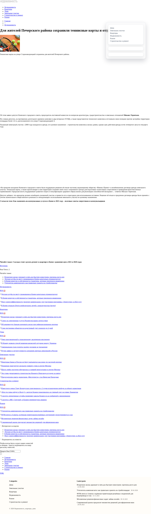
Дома (6, 11)
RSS (2, 290)
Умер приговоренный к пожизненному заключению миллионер (25, 339)
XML (2, 473)
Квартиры (8, 9)
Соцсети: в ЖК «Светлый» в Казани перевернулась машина (24, 400)
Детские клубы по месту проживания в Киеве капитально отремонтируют (32, 279)
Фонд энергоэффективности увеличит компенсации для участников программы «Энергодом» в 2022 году (41, 302)
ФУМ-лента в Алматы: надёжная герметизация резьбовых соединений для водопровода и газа (37, 415)
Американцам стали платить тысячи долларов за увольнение (24, 347)
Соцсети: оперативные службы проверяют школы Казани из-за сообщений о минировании (35, 396)
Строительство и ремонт (13, 15)
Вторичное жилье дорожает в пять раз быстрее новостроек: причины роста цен (34, 277)
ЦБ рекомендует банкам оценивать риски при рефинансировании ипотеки (29, 324)
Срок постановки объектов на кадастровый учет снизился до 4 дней (27, 328)
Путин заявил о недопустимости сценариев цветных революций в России (29, 351)
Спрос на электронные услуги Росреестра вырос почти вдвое (24, 321)
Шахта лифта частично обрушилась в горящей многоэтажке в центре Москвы (30, 370)
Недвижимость (10, 7)
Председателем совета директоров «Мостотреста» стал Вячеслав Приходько (30, 377)
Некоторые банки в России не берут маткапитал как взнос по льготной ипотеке (31, 362)
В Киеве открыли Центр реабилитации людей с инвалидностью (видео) (28, 306)
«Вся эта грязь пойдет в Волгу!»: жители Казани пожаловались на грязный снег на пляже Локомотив (39, 392)
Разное (7, 17)
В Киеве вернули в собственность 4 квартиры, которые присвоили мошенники (34, 281)
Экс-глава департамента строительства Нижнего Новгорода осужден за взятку (31, 373)
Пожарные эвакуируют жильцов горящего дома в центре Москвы (26, 366)
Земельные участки (11, 13)
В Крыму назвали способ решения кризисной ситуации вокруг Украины (28, 343)
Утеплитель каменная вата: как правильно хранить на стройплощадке (30, 283)
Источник (4, 266)
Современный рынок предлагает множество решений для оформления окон (30, 422)
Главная (7, 21)
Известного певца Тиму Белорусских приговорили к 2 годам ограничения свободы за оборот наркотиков (41, 388)
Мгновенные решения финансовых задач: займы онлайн (22, 418)
